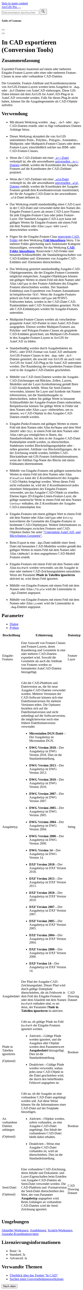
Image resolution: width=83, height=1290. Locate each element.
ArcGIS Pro (10, 7)
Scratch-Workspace (60, 1230)
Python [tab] (14, 627)
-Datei (61, 157)
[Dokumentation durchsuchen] (43, 12)
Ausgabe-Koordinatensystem (20, 1234)
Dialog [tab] (14, 624)
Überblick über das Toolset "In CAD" (34, 1275)
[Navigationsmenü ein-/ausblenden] (19, 8)
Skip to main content (15, 3)
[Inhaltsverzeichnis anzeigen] (3, 33)
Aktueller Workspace (15, 1230)
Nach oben (9, 1286)
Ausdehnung (38, 1230)
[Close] (3, 29)
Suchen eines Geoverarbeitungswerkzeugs (36, 1279)
